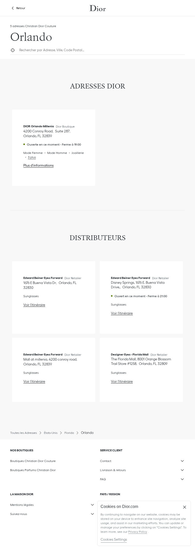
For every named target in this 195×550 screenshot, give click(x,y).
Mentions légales (43, 503)
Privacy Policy (137, 531)
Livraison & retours (133, 469)
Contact (133, 460)
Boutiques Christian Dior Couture (33, 461)
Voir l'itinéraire (34, 305)
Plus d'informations (38, 165)
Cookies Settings (114, 539)
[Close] (185, 507)
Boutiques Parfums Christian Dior (33, 470)
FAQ (133, 478)
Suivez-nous (43, 513)
